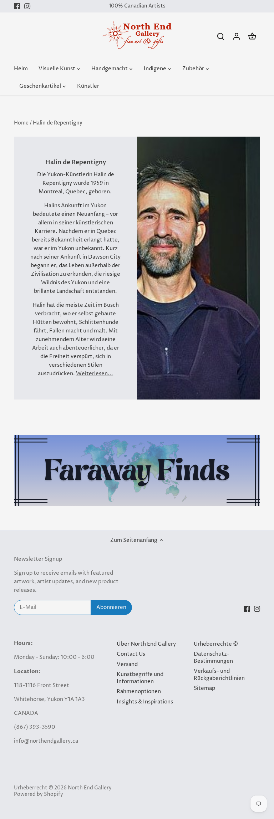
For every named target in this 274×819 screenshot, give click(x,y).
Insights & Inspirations (145, 702)
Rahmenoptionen (139, 691)
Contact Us (131, 654)
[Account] (236, 36)
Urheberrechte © (216, 644)
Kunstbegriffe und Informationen (140, 678)
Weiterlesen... (94, 373)
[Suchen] (221, 36)
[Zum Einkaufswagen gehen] (252, 36)
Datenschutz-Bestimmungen (213, 657)
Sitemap (204, 688)
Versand (127, 664)
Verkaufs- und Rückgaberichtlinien (219, 674)
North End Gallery (90, 788)
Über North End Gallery (146, 644)
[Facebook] (17, 6)
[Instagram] (27, 6)
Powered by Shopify (38, 794)
